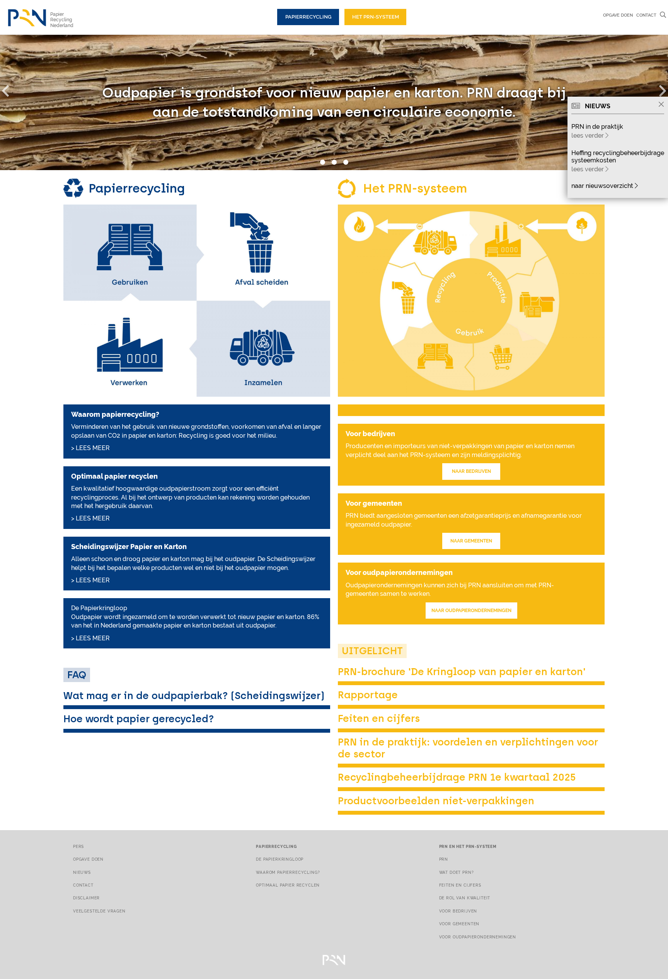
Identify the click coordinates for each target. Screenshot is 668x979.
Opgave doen (618, 15)
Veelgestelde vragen (99, 911)
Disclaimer (86, 897)
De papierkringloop (279, 859)
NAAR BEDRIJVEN (471, 471)
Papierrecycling (308, 17)
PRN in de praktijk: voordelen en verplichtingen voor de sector (468, 748)
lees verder (588, 135)
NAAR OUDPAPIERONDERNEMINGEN (471, 610)
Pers (78, 846)
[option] (334, 102)
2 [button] (334, 162)
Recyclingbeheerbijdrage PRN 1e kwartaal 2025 (457, 777)
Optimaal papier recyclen (288, 885)
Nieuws (82, 872)
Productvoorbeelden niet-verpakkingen (436, 801)
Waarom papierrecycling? (288, 872)
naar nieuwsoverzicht (603, 185)
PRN (443, 859)
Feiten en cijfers (379, 718)
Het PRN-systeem (375, 17)
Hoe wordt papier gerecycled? (138, 719)
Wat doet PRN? (456, 872)
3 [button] (345, 162)
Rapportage (368, 695)
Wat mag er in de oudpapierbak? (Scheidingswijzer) (193, 695)
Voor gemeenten (459, 923)
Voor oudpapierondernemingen (477, 937)
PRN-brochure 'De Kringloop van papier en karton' (462, 671)
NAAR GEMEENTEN (471, 541)
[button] (9, 89)
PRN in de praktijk (597, 126)
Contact (646, 15)
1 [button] (322, 162)
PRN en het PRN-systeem (468, 846)
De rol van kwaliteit (465, 897)
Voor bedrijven (458, 911)
